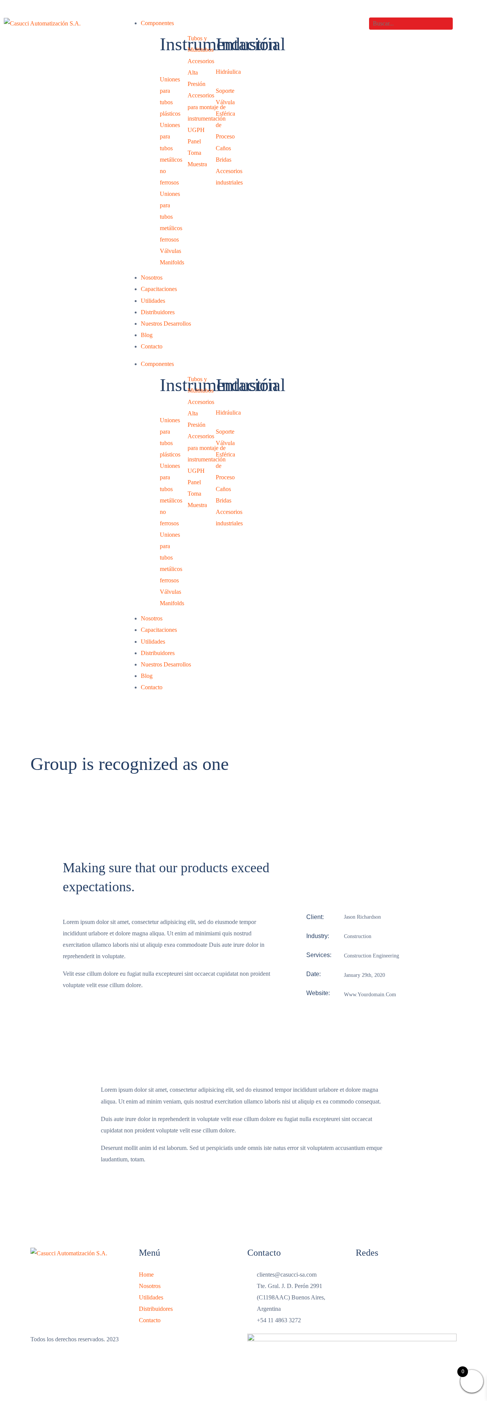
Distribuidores (158, 312)
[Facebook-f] (415, 1278)
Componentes (157, 23)
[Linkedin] (390, 1278)
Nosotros (151, 277)
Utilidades (153, 300)
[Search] (459, 23)
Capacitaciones (159, 289)
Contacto (151, 346)
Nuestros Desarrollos (166, 323)
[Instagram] (365, 1278)
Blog (147, 335)
